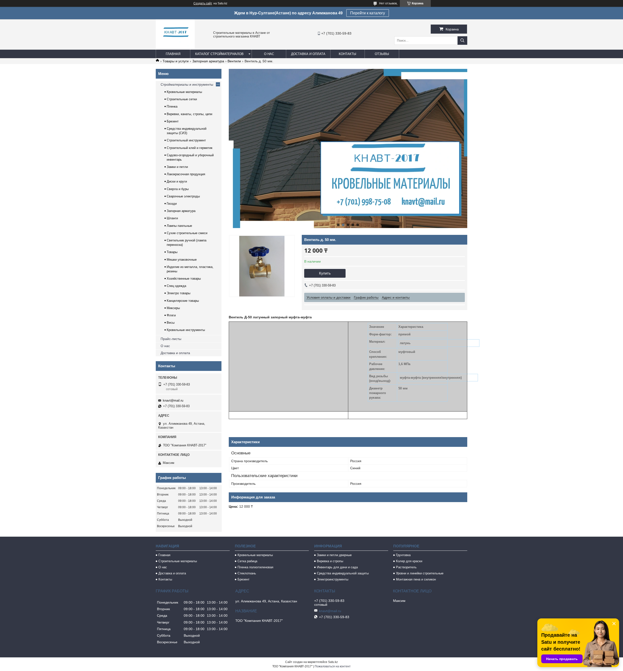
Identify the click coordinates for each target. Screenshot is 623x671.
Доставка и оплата (308, 54)
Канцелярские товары (183, 301)
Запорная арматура (208, 61)
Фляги (171, 315)
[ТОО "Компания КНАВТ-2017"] (175, 47)
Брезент (173, 121)
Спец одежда (176, 286)
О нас (269, 54)
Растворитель (406, 567)
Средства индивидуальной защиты (343, 573)
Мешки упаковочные (182, 259)
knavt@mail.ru (173, 400)
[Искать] (462, 40)
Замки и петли (177, 167)
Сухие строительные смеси (187, 233)
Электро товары (178, 293)
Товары (172, 252)
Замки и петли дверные (334, 555)
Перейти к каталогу (367, 13)
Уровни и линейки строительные (419, 573)
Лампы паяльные (179, 226)
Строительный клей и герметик (189, 148)
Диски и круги (177, 181)
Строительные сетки (182, 99)
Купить (325, 273)
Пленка (172, 106)
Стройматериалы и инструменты (187, 84)
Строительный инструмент (186, 140)
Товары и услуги (176, 61)
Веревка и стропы (330, 561)
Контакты (347, 54)
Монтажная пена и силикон (416, 579)
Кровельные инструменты (186, 330)
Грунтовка (403, 555)
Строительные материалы (177, 561)
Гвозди (172, 203)
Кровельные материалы (184, 92)
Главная (173, 54)
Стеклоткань (247, 573)
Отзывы (382, 54)
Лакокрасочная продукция (186, 174)
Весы (170, 322)
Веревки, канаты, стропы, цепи (189, 114)
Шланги (172, 218)
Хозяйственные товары (184, 278)
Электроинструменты (332, 579)
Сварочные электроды (183, 196)
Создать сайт (202, 3)
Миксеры (173, 308)
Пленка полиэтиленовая (255, 567)
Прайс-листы (171, 339)
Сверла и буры (178, 189)
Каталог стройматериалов (219, 54)
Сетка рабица (247, 561)
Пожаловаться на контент (333, 666)
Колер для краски (409, 561)
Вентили (234, 61)
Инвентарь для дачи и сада (337, 567)
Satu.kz (333, 662)
